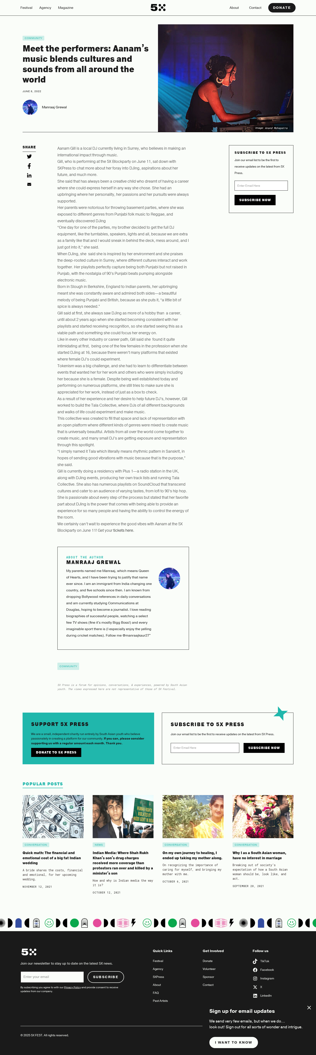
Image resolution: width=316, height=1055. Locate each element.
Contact (255, 8)
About (234, 8)
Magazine (65, 8)
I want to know (233, 1042)
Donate (282, 8)
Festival (26, 8)
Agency (45, 8)
